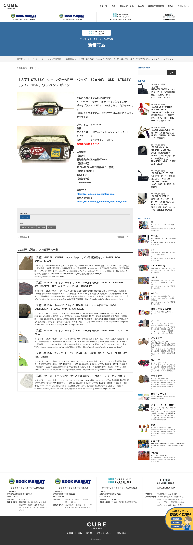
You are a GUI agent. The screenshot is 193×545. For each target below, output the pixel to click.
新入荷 (141, 6)
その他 (154, 452)
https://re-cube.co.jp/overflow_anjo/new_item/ (102, 201)
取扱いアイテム (127, 6)
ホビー (154, 293)
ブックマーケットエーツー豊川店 (72, 19)
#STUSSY (41, 227)
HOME (20, 59)
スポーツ (155, 360)
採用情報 (89, 533)
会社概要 (70, 533)
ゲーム (154, 236)
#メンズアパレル (28, 227)
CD (152, 249)
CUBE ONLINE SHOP (169, 19)
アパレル (25, 217)
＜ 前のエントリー (25, 237)
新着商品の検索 (144, 68)
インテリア (156, 338)
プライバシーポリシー (104, 533)
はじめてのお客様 (156, 6)
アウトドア (156, 376)
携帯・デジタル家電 (161, 309)
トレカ (154, 277)
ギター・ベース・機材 (162, 405)
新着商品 (70, 59)
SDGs (170, 6)
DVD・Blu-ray (158, 265)
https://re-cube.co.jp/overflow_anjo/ (96, 194)
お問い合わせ (183, 6)
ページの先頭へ (187, 539)
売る (114, 6)
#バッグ (51, 227)
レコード (155, 440)
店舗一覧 (103, 6)
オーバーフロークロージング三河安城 (120, 19)
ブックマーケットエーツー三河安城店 (24, 19)
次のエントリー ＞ (125, 237)
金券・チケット (159, 393)
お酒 (153, 425)
